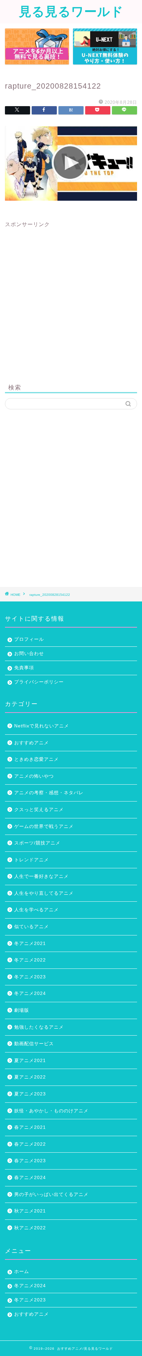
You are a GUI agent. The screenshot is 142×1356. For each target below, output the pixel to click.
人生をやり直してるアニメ (44, 893)
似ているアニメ (31, 926)
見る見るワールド (71, 11)
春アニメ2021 (30, 1127)
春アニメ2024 (30, 1177)
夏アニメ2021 (30, 1060)
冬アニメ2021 (30, 943)
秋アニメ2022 (30, 1227)
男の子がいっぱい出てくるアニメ (51, 1194)
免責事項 (24, 667)
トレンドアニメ (31, 859)
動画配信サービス (34, 1043)
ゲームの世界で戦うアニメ (44, 826)
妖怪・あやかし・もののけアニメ (51, 1110)
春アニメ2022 (30, 1144)
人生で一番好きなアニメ (41, 876)
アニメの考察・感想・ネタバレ (49, 792)
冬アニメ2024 (30, 993)
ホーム (21, 1271)
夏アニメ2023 (30, 1093)
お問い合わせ (29, 653)
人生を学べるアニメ (36, 909)
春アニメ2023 (30, 1160)
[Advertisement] (71, 299)
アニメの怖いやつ (34, 776)
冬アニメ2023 (30, 976)
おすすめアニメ (31, 742)
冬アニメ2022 (30, 960)
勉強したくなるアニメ (39, 1027)
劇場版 (21, 1010)
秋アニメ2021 (30, 1211)
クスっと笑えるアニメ (39, 809)
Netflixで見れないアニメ (41, 725)
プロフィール (29, 639)
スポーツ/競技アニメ (37, 843)
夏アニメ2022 (30, 1077)
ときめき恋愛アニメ (36, 759)
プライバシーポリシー (39, 681)
